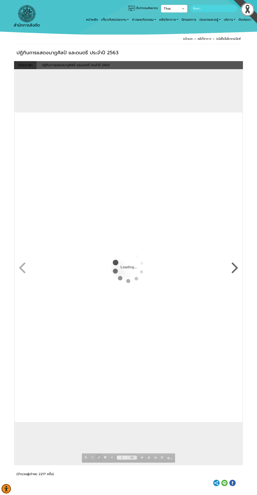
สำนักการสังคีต (27, 25)
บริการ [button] (228, 19)
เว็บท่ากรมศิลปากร (146, 8)
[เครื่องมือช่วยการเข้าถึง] (6, 489)
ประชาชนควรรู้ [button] (208, 19)
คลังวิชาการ (204, 38)
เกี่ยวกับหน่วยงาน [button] (113, 19)
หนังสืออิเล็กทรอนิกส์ (228, 38)
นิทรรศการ (189, 19)
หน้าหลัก (92, 19)
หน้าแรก (188, 38)
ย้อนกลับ (26, 65)
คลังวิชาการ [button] (167, 19)
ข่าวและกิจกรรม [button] (143, 19)
